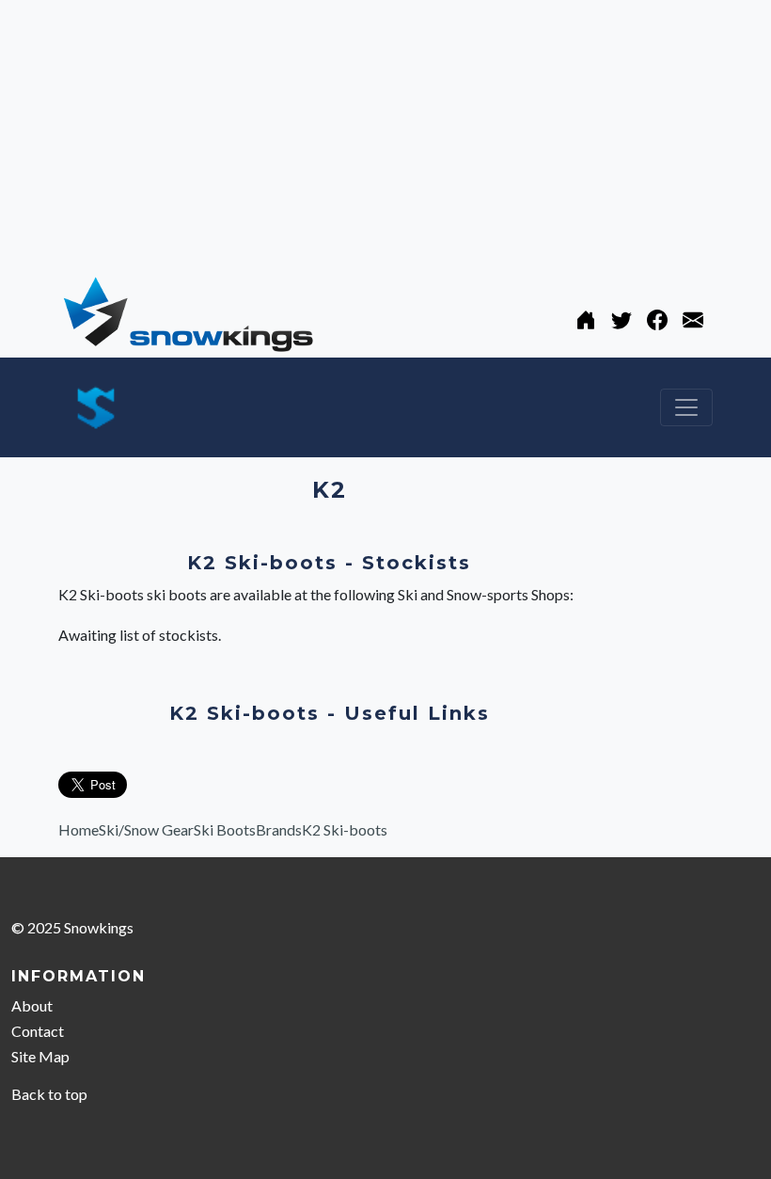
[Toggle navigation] (686, 407)
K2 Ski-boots (344, 829)
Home (78, 829)
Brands (279, 829)
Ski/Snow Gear (146, 829)
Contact (37, 1031)
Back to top (49, 1094)
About (32, 1005)
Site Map (40, 1056)
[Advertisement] (385, 131)
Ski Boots (225, 829)
